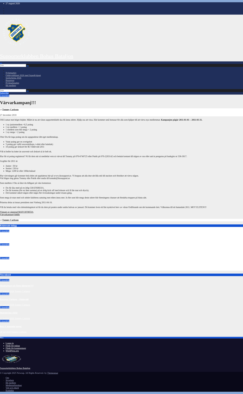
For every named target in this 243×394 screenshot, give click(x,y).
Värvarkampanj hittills (10, 214)
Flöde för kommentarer (16, 348)
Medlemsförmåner (14, 385)
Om (7, 378)
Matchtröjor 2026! (9, 263)
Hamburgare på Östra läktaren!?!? (16, 236)
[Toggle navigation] (1, 63)
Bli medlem (11, 85)
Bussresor (10, 80)
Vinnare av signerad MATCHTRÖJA (16, 212)
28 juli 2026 (5, 332)
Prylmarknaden (12, 83)
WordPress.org (12, 351)
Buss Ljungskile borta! (11, 326)
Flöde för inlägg (13, 346)
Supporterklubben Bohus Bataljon (36, 56)
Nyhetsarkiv (11, 73)
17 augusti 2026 (7, 242)
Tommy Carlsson (10, 109)
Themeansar (52, 373)
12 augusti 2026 (7, 269)
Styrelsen (10, 380)
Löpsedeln (4, 96)
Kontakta (10, 390)
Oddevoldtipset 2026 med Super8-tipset (23, 75)
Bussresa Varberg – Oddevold (14, 250)
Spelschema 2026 (13, 78)
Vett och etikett (12, 388)
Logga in (10, 343)
